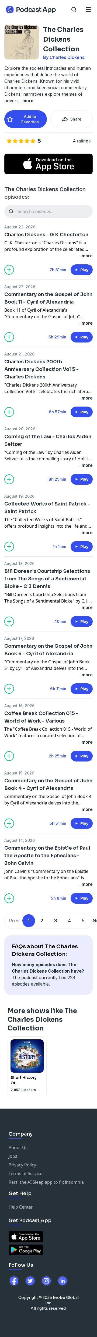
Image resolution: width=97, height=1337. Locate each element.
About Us (18, 1147)
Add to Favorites (30, 119)
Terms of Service (25, 1173)
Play (84, 269)
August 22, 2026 (19, 227)
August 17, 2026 (19, 638)
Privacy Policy (22, 1165)
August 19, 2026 (19, 496)
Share (75, 119)
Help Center (21, 1207)
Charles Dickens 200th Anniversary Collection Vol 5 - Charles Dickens (41, 369)
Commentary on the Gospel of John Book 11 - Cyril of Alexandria (48, 298)
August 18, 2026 (19, 563)
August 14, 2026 (19, 840)
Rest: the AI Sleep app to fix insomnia (46, 1182)
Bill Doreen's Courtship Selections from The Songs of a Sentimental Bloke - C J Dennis (47, 578)
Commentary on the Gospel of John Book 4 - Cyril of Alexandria (48, 784)
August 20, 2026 (19, 429)
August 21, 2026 (19, 354)
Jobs (13, 1156)
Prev (14, 920)
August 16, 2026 (19, 705)
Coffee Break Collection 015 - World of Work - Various (41, 717)
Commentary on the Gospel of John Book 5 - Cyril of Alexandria (48, 650)
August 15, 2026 (19, 773)
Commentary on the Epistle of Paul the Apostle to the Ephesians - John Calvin (47, 855)
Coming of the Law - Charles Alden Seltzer (47, 440)
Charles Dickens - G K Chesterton (46, 235)
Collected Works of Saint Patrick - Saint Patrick (47, 507)
